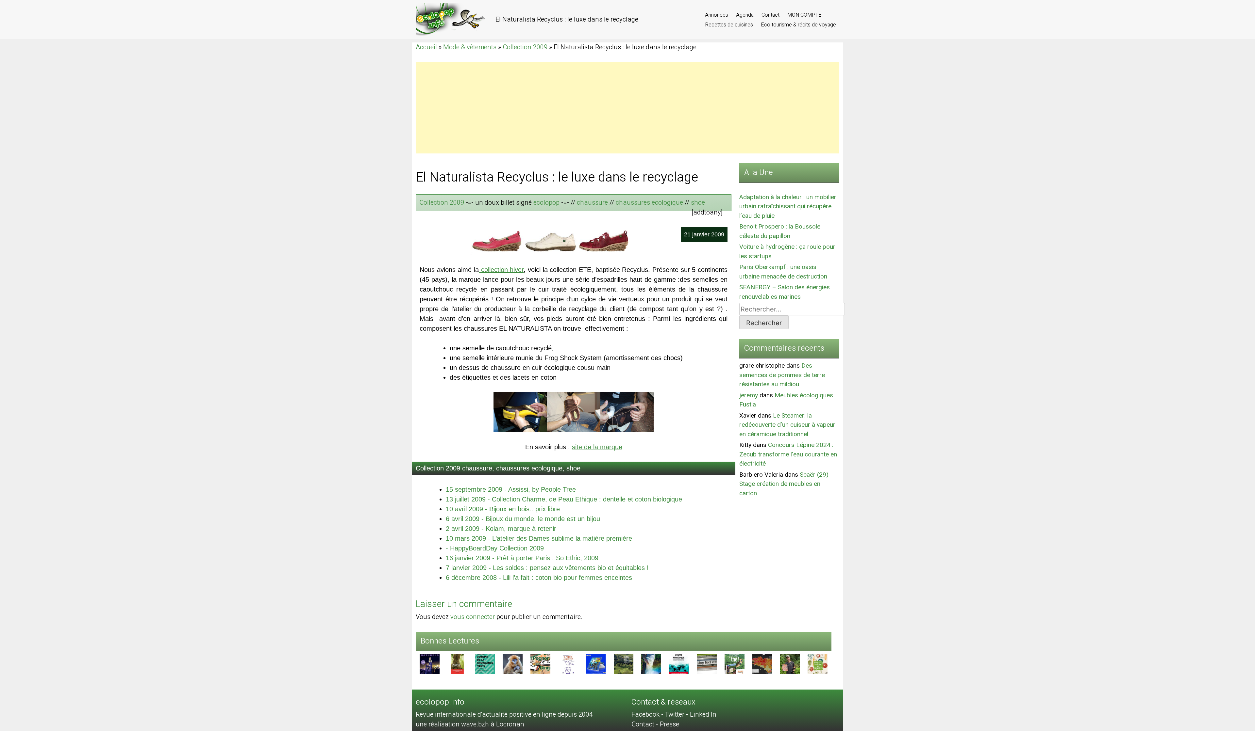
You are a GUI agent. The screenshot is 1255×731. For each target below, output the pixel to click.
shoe (698, 202)
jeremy (748, 395)
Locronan (510, 724)
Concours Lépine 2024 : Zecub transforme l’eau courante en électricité (788, 454)
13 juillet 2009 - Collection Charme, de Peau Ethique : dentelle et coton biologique (564, 499)
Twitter (674, 714)
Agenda (745, 15)
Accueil (426, 47)
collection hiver (501, 269)
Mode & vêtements (469, 47)
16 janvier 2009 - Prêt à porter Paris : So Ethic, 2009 (522, 558)
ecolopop (546, 202)
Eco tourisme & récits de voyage (798, 25)
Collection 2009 (525, 47)
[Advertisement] (612, 107)
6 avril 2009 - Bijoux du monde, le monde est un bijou (523, 518)
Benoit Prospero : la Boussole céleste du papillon (779, 231)
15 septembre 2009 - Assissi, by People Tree (511, 489)
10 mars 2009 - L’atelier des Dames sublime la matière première (539, 538)
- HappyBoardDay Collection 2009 (495, 548)
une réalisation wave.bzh (453, 724)
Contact (771, 15)
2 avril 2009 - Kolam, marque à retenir (501, 528)
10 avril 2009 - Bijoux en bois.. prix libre (503, 509)
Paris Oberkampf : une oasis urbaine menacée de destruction (783, 271)
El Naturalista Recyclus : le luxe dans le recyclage (557, 177)
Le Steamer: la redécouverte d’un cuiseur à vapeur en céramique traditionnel (787, 425)
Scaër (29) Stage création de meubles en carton (783, 484)
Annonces (717, 15)
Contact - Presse (655, 724)
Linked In (703, 714)
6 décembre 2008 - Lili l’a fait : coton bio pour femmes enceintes (539, 577)
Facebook (645, 714)
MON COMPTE (804, 15)
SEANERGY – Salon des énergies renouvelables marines (784, 292)
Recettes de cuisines (729, 25)
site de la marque (597, 447)
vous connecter (472, 617)
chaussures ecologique (649, 202)
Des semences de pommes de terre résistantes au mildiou (782, 375)
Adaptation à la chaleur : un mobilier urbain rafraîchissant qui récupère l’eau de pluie (787, 206)
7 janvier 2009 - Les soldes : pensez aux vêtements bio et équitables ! (547, 567)
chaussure (592, 202)
